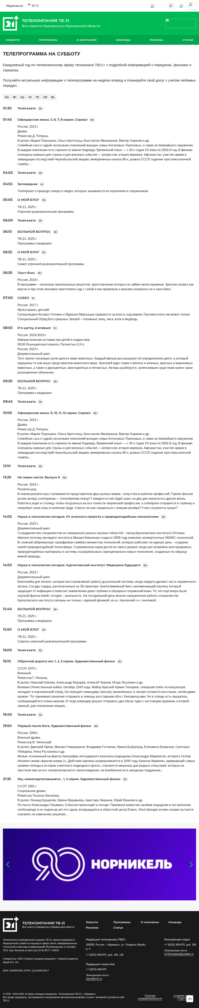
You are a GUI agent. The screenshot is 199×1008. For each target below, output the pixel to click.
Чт (30, 97)
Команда (123, 39)
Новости (13, 39)
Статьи (187, 39)
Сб (45, 97)
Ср (22, 97)
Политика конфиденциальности (150, 997)
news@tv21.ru (94, 978)
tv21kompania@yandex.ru (179, 954)
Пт (37, 97)
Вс (53, 97)
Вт (14, 97)
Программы (48, 39)
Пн (7, 97)
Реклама (156, 39)
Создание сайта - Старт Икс (183, 997)
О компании (87, 39)
